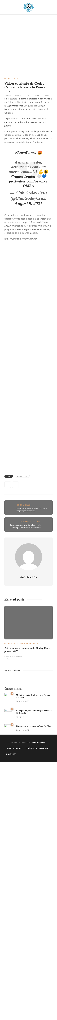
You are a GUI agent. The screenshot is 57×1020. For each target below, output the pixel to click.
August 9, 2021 (28, 203)
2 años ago (18, 656)
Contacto (11, 754)
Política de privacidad (37, 748)
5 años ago (18, 95)
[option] (28, 632)
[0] (8, 697)
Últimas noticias (30, 522)
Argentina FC (8, 656)
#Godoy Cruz (22, 476)
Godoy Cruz (11, 78)
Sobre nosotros (14, 748)
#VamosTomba (23, 176)
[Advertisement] (28, 28)
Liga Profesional (30, 643)
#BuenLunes (25, 153)
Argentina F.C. (9, 95)
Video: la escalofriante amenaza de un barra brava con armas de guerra (25, 122)
